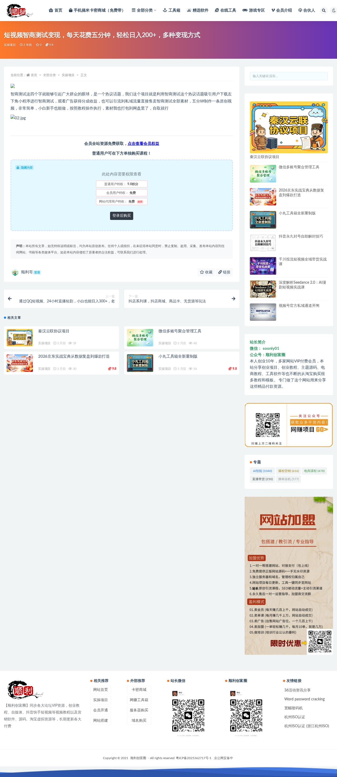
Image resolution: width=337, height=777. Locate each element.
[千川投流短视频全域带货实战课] (263, 266)
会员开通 (100, 710)
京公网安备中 (223, 758)
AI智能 (262, 471)
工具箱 (174, 10)
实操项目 (10, 44)
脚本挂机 (288, 479)
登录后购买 (121, 216)
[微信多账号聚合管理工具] (140, 338)
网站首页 (100, 690)
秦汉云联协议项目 (53, 331)
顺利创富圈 (138, 758)
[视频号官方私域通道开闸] (263, 312)
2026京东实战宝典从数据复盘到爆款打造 (74, 356)
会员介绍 (284, 10)
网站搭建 (100, 720)
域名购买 (139, 720)
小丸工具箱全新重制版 (177, 356)
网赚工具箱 (139, 700)
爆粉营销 (288, 471)
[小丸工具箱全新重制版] (140, 363)
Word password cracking (304, 699)
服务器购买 (139, 710)
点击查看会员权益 (143, 144)
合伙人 (309, 10)
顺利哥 (30, 272)
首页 (58, 10)
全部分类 (145, 10)
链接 (226, 272)
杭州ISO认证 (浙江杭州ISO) (306, 726)
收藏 (208, 272)
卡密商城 (139, 690)
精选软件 (201, 10)
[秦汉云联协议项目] (20, 338)
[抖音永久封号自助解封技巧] (263, 243)
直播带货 (262, 479)
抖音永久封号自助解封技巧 (301, 236)
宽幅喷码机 (293, 708)
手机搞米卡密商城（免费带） (100, 10)
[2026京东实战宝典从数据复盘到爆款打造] (20, 363)
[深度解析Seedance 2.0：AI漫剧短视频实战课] (263, 289)
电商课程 (314, 471)
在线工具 (228, 10)
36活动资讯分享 (297, 690)
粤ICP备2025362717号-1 (193, 758)
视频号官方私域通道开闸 (299, 306)
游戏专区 (257, 10)
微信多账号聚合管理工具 (179, 331)
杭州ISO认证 (294, 717)
